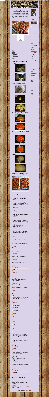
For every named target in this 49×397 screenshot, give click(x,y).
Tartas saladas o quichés (33, 59)
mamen (13, 274)
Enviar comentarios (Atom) (16, 387)
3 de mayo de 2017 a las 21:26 (15, 346)
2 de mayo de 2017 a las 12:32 (15, 307)
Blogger (30, 390)
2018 (31, 81)
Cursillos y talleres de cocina (33, 45)
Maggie (13, 265)
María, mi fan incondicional (33, 64)
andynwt (25, 390)
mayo (32, 83)
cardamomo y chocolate (33, 65)
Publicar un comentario (14, 385)
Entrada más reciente (14, 386)
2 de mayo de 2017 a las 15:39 (15, 325)
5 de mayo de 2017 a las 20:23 (15, 370)
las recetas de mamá (33, 75)
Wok (31, 61)
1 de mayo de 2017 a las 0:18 (15, 207)
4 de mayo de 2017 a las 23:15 (15, 361)
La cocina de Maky (32, 63)
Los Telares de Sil (14, 356)
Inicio (20, 386)
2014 (31, 91)
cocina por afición (32, 66)
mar (13, 295)
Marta (13, 269)
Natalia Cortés (14, 372)
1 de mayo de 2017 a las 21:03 (15, 267)
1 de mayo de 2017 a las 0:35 (15, 228)
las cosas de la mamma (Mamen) (34, 73)
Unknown (14, 348)
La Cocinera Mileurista (15, 381)
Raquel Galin (14, 344)
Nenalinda (14, 246)
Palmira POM (14, 313)
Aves (31, 43)
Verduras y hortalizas (33, 60)
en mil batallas (32, 71)
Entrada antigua (27, 386)
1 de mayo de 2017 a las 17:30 (15, 244)
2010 (31, 94)
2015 (31, 90)
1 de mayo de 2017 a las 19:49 (15, 259)
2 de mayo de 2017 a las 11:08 (15, 302)
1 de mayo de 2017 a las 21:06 (15, 272)
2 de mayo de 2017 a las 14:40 (15, 321)
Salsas (31, 56)
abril (32, 84)
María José (14, 278)
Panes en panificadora (33, 52)
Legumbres (32, 49)
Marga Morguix (14, 368)
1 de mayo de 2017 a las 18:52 (15, 253)
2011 (31, 93)
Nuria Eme (14, 242)
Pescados (32, 54)
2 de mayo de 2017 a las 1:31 (15, 290)
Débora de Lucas (14, 283)
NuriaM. (13, 351)
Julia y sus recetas (15, 323)
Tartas (31, 58)
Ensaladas (32, 47)
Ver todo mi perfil (32, 19)
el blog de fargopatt (33, 69)
